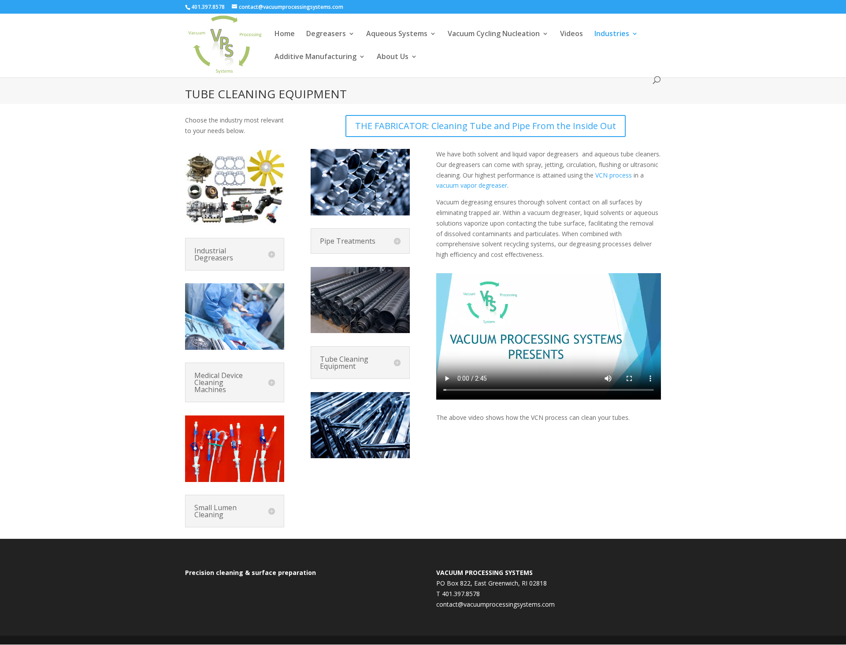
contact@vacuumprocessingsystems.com (495, 604)
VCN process (613, 175)
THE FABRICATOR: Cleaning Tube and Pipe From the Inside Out (485, 126)
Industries (611, 34)
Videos (571, 34)
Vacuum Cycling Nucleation (494, 34)
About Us (392, 57)
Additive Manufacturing (315, 57)
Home (285, 34)
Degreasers (326, 34)
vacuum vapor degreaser (471, 185)
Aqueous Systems (396, 34)
